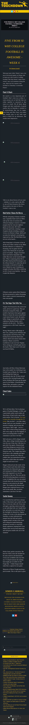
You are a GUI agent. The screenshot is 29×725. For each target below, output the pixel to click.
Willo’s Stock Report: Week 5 (14, 632)
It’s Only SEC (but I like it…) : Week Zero (12, 663)
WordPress (24, 722)
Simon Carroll (14, 591)
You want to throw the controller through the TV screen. (14, 419)
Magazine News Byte (13, 722)
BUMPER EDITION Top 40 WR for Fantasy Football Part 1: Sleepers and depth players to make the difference (14, 701)
